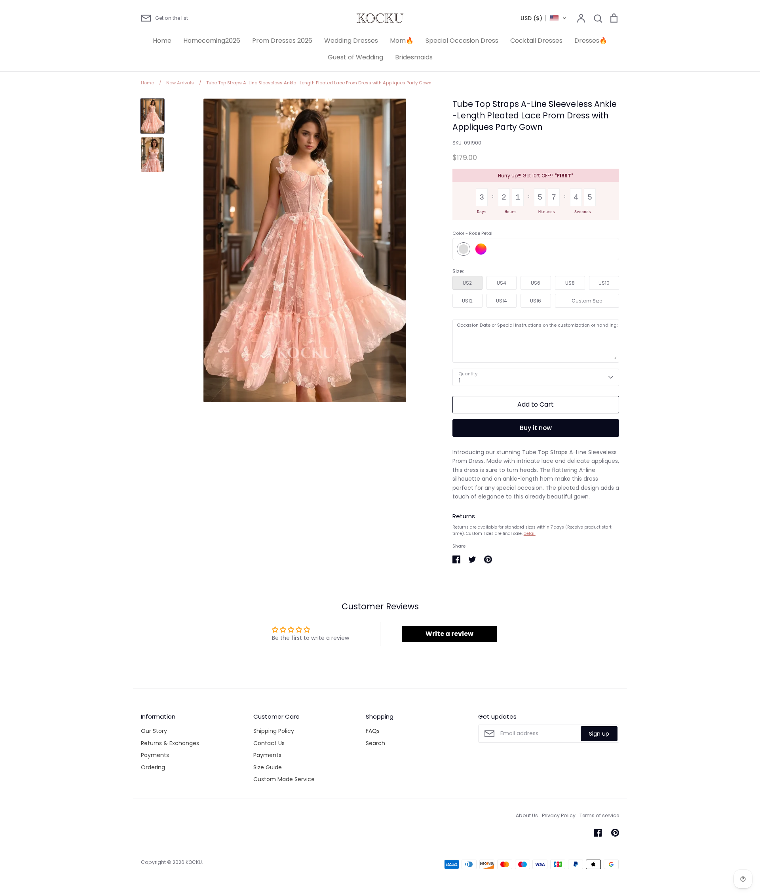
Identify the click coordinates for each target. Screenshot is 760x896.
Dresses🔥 (590, 40)
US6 (535, 283)
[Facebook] (597, 832)
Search (375, 743)
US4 (501, 283)
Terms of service (599, 815)
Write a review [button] (449, 633)
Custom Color (481, 249)
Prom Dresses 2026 (282, 40)
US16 (535, 300)
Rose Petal (463, 249)
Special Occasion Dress (462, 40)
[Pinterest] (615, 832)
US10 (604, 283)
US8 (570, 283)
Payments (155, 755)
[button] (543, 18)
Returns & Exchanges (170, 743)
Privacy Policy (559, 815)
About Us (527, 815)
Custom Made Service (284, 779)
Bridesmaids (414, 57)
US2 (467, 283)
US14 (501, 300)
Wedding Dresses (351, 40)
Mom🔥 (402, 40)
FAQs (373, 731)
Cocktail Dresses (536, 40)
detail (530, 533)
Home (162, 40)
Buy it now (536, 427)
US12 (467, 300)
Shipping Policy (273, 731)
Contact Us (269, 743)
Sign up (599, 734)
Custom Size (587, 300)
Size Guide (267, 767)
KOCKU (194, 862)
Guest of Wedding (355, 57)
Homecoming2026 (211, 40)
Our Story (154, 731)
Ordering (153, 767)
